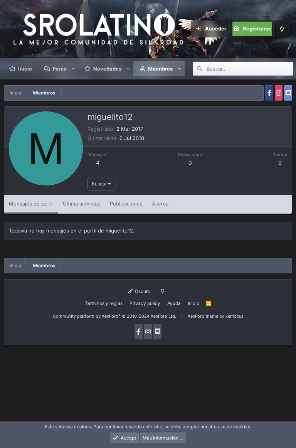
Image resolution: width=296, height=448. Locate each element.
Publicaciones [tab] (126, 203)
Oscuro (142, 291)
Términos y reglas (104, 303)
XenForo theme (203, 316)
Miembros (160, 69)
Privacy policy (145, 303)
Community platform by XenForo (114, 316)
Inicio (25, 69)
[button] (73, 68)
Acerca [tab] (160, 203)
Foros (59, 69)
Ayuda (174, 303)
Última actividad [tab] (82, 203)
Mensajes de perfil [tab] (31, 203)
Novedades (107, 69)
